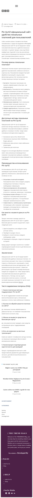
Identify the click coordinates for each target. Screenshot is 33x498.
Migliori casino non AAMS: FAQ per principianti (16, 369)
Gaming (4, 410)
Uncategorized (8, 26)
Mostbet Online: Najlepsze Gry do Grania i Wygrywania (16, 380)
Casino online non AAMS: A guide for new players (16, 390)
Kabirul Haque (8, 24)
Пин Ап (21, 282)
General (4, 412)
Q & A (3, 414)
